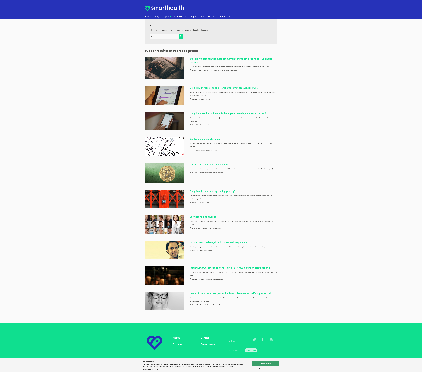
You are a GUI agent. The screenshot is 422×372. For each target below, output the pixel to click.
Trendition (215, 150)
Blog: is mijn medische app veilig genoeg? (212, 191)
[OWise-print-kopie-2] (164, 95)
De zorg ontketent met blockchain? (209, 164)
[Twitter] (254, 339)
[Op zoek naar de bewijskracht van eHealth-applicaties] (164, 250)
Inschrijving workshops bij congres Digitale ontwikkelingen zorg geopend (230, 267)
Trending (209, 150)
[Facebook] (262, 339)
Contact (205, 337)
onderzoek (228, 70)
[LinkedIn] (246, 339)
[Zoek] (229, 16)
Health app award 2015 (215, 228)
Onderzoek (209, 172)
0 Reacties (202, 124)
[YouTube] (271, 339)
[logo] (164, 8)
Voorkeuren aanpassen (266, 368)
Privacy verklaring (148, 369)
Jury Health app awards (203, 216)
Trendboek (216, 304)
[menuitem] (149, 16)
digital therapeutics (215, 70)
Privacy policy (208, 344)
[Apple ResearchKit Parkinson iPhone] (164, 121)
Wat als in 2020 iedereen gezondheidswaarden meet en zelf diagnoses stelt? (231, 293)
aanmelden (251, 350)
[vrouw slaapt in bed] (164, 68)
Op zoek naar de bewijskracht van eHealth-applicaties (219, 242)
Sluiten (156, 369)
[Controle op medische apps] (164, 146)
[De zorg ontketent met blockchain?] (164, 173)
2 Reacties (205, 70)
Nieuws (223, 70)
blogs (208, 99)
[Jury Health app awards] (164, 224)
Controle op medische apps (205, 138)
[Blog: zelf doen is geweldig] (164, 301)
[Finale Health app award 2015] (164, 275)
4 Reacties (201, 99)
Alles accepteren (266, 364)
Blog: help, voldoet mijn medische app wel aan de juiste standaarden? (228, 113)
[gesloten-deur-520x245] (164, 199)
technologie (234, 70)
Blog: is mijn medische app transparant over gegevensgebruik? (224, 87)
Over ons (177, 344)
